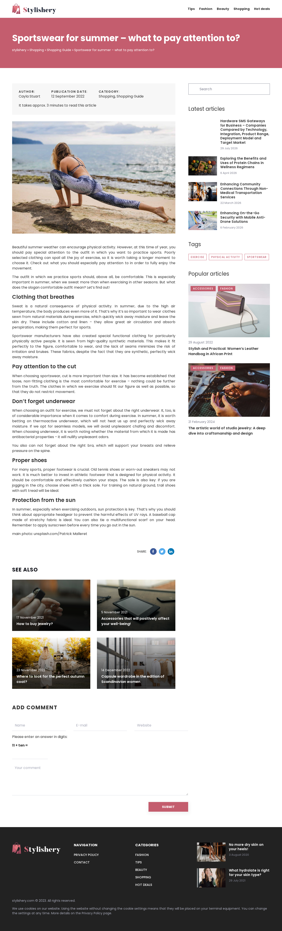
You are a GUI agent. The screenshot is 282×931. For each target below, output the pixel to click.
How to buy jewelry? (35, 623)
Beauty (223, 9)
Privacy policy (86, 855)
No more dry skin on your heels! (246, 847)
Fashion (205, 9)
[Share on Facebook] (153, 551)
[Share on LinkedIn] (171, 551)
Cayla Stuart (29, 96)
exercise (197, 257)
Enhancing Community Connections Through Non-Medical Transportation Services (244, 190)
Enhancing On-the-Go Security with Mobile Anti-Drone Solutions (242, 217)
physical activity (225, 257)
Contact (82, 862)
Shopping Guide (130, 96)
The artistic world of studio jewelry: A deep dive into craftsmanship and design (226, 431)
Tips (191, 9)
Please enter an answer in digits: (39, 736)
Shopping (242, 9)
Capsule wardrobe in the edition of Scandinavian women (132, 679)
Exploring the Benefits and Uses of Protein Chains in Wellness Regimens (243, 162)
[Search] (193, 88)
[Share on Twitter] (162, 551)
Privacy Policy (92, 913)
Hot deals (262, 9)
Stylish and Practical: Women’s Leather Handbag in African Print (223, 351)
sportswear (257, 257)
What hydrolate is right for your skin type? (249, 872)
